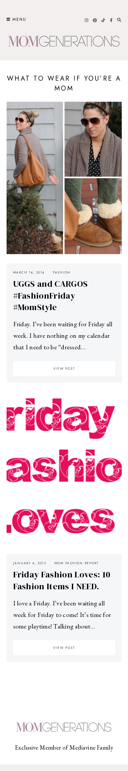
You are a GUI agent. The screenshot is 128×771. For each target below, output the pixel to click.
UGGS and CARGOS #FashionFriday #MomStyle (50, 295)
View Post (64, 368)
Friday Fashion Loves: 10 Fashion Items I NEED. (62, 580)
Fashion (62, 272)
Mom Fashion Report (76, 563)
